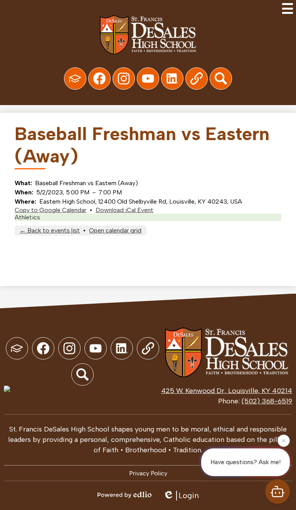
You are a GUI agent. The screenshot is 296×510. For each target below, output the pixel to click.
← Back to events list (50, 230)
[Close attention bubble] (284, 441)
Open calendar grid (115, 230)
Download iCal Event (124, 210)
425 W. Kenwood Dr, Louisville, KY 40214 (226, 390)
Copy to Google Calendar (50, 210)
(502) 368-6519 (267, 401)
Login (188, 495)
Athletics (27, 217)
